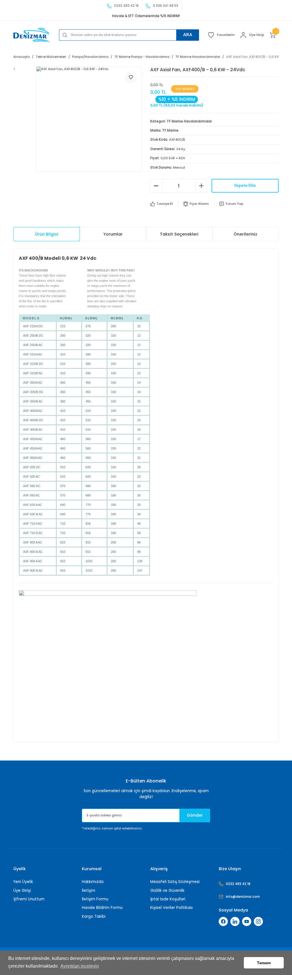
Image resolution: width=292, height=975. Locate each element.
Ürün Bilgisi (46, 234)
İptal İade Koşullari (167, 899)
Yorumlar (113, 234)
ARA (187, 34)
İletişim (88, 890)
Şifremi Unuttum (28, 899)
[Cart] (274, 35)
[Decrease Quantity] (156, 185)
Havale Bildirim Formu (102, 907)
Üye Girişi (22, 890)
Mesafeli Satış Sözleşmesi (175, 881)
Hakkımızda (93, 881)
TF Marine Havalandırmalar (189, 121)
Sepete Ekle (245, 185)
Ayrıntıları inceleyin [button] (79, 966)
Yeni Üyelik (23, 881)
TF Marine (170, 130)
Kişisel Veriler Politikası (171, 907)
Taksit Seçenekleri (179, 234)
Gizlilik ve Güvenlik (167, 890)
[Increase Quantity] (201, 185)
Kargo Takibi (94, 916)
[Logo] (31, 35)
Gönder (195, 815)
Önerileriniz (245, 234)
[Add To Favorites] (131, 77)
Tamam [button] (264, 962)
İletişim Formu (95, 899)
